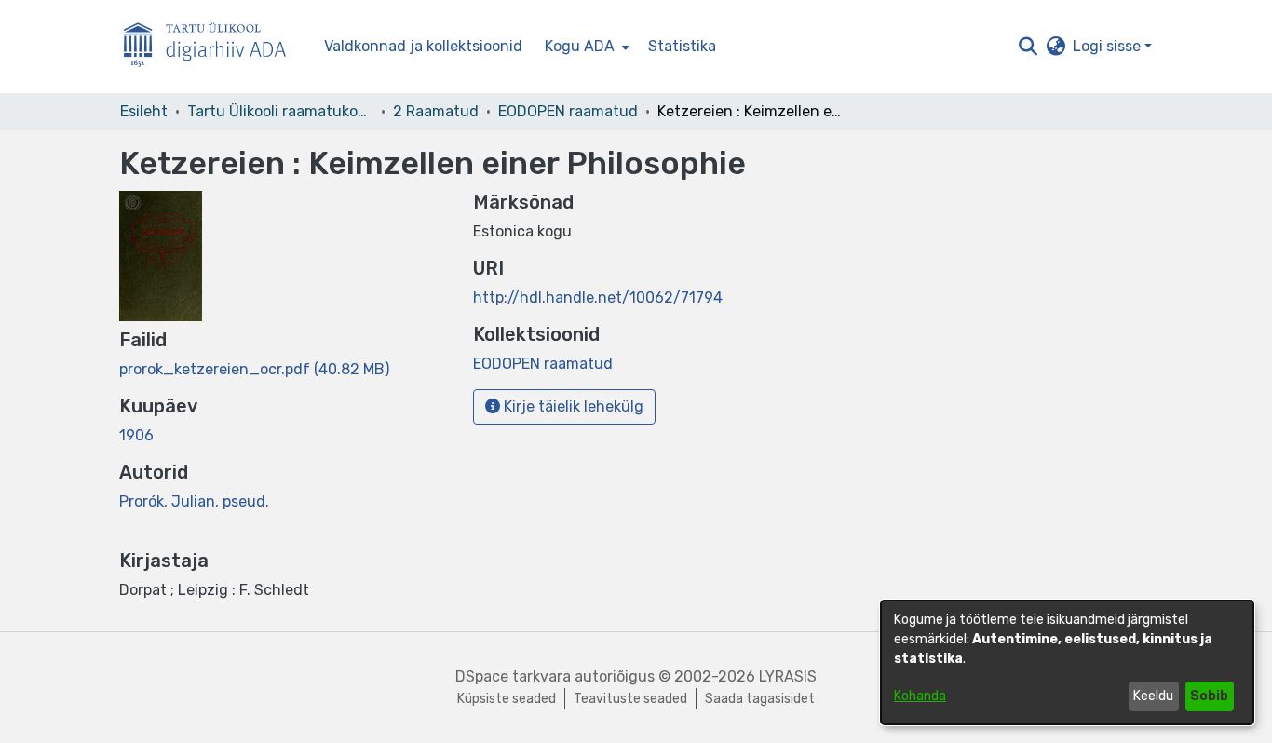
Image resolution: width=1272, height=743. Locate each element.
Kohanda (920, 696)
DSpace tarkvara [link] (513, 676)
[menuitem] (585, 46)
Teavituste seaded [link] (630, 699)
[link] (254, 369)
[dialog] (1067, 662)
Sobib (1209, 696)
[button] (1027, 46)
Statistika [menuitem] (682, 46)
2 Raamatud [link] (436, 111)
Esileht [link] (144, 111)
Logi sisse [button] (1108, 46)
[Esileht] (212, 47)
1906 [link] (136, 435)
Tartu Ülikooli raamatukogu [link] (280, 111)
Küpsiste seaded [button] (506, 699)
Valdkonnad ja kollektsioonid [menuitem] (423, 46)
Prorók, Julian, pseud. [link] (194, 501)
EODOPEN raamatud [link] (568, 111)
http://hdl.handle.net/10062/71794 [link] (598, 297)
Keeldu (1153, 696)
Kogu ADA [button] (580, 46)
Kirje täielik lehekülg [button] (571, 406)
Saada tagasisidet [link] (760, 699)
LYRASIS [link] (788, 676)
